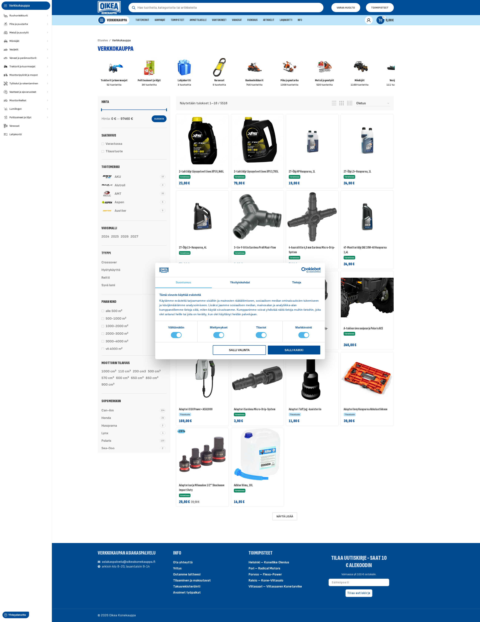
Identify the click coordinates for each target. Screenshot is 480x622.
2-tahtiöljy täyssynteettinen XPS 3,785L (256, 171)
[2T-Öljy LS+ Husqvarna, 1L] (367, 140)
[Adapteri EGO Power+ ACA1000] (202, 378)
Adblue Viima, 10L (243, 485)
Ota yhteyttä (183, 562)
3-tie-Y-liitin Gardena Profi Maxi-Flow (255, 247)
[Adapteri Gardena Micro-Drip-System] (257, 378)
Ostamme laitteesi (186, 574)
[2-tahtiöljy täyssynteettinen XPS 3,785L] (257, 140)
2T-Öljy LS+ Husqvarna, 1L (357, 171)
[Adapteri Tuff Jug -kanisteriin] (312, 378)
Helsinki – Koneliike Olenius (269, 562)
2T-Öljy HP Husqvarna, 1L (302, 171)
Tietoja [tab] (296, 282)
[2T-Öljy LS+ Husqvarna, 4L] (202, 216)
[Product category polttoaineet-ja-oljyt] (149, 73)
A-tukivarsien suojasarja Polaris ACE (363, 328)
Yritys (177, 568)
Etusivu (103, 40)
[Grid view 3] (341, 103)
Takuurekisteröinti (186, 586)
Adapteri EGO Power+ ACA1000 (196, 409)
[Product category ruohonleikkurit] (254, 73)
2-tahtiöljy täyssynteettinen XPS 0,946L (201, 171)
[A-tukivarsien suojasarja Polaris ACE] (367, 297)
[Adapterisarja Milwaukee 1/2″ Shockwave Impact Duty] (202, 454)
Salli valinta (239, 350)
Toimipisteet (380, 7)
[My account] (369, 20)
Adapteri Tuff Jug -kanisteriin (305, 409)
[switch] (218, 335)
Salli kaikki (294, 350)
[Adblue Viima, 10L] (257, 454)
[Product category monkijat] (359, 73)
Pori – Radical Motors (264, 568)
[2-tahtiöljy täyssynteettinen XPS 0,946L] (202, 140)
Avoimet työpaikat (187, 592)
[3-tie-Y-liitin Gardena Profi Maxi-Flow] (257, 216)
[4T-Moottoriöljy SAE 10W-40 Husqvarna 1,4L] (367, 216)
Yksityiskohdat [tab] (240, 282)
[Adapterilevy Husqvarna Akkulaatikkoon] (367, 378)
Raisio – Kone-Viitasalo (266, 580)
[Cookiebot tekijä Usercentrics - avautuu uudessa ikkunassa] (304, 270)
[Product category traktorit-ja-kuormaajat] (114, 73)
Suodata (159, 118)
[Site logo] (109, 7)
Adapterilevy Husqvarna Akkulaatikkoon (365, 409)
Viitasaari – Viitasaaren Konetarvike (275, 586)
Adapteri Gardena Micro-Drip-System (254, 409)
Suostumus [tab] (183, 282)
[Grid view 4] (349, 103)
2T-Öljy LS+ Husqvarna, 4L (193, 247)
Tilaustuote (114, 151)
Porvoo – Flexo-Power (265, 574)
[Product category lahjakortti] (184, 73)
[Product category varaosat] (219, 73)
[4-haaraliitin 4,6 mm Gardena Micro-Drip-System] (312, 216)
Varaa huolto (346, 7)
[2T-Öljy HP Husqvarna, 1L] (312, 140)
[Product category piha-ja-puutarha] (289, 73)
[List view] (334, 103)
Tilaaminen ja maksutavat (192, 580)
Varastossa (114, 144)
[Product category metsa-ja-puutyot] (324, 73)
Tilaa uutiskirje (358, 593)
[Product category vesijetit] (394, 73)
